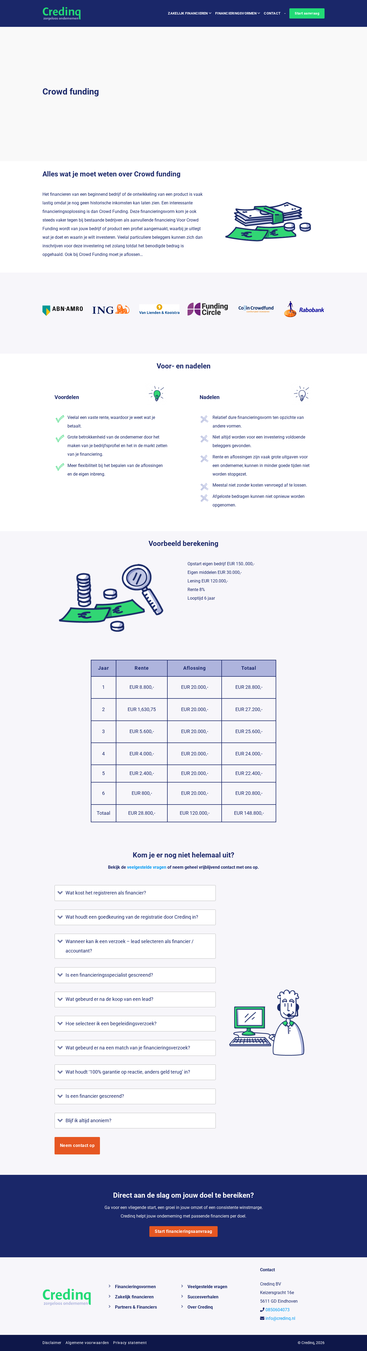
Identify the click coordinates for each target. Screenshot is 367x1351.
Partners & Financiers (136, 1307)
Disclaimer (52, 1343)
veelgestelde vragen (146, 867)
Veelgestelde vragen (207, 1286)
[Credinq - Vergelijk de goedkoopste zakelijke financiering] (66, 13)
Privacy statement (130, 1343)
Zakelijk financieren (188, 13)
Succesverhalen (203, 1296)
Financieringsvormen (236, 13)
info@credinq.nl (280, 1318)
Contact (272, 13)
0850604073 (277, 1309)
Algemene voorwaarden (87, 1343)
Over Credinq (200, 1307)
